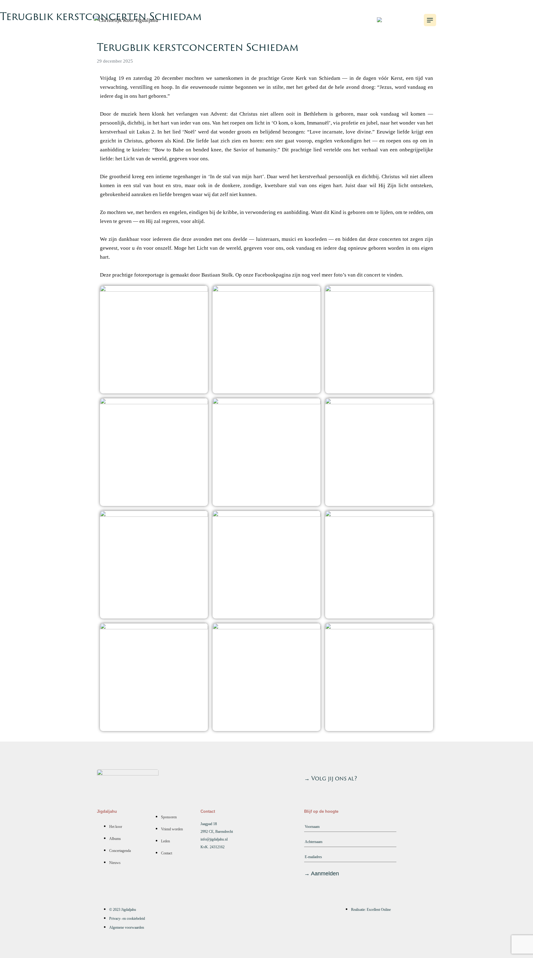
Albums (282, 19)
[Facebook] (428, 777)
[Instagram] (411, 777)
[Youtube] (395, 777)
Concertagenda (335, 19)
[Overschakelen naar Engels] (390, 20)
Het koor (240, 19)
